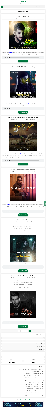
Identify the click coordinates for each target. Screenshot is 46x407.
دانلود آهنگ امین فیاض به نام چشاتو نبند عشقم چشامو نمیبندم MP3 (23, 169)
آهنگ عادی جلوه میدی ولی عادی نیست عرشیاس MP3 (34, 380)
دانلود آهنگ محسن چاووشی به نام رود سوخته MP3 (34, 373)
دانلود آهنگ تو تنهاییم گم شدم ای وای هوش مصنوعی (34, 386)
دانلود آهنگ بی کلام (39, 340)
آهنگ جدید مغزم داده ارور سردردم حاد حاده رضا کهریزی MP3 (33, 377)
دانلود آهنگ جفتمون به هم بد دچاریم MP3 (36, 382)
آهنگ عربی (34, 362)
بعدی (15, 331)
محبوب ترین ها (39, 346)
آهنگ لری (12, 356)
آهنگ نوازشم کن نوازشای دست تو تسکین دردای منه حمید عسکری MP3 (31, 369)
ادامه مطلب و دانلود (23, 61)
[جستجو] (2, 7)
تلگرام (23, 399)
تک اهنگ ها (40, 338)
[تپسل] (3, 401)
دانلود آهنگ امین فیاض (23, 11)
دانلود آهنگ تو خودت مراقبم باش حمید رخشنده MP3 (34, 384)
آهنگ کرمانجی (12, 359)
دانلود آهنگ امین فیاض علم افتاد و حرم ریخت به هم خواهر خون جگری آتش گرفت (23, 117)
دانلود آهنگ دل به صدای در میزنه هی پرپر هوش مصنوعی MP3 (32, 375)
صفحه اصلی (31, 3)
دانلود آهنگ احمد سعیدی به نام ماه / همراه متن (35, 390)
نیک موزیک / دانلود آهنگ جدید (23, 1)
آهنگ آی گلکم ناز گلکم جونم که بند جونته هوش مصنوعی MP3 (32, 378)
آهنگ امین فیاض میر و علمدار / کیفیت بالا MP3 (23, 16)
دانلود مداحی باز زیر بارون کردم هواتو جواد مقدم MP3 (34, 395)
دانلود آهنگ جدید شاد (38, 343)
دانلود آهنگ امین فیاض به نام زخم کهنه (23, 219)
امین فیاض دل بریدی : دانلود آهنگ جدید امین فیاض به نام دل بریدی (23, 275)
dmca (27, 399)
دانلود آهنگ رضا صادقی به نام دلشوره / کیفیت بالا (35, 388)
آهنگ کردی (34, 359)
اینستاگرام (18, 399)
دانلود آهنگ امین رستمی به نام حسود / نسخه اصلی (34, 392)
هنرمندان (40, 349)
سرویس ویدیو (24, 3)
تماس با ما (13, 3)
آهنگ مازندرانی (33, 356)
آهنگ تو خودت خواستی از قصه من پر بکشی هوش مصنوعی (33, 393)
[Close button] (42, 401)
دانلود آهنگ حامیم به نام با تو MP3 (37, 371)
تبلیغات (18, 3)
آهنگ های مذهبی (12, 362)
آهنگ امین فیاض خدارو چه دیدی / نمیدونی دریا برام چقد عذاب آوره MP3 (23, 66)
